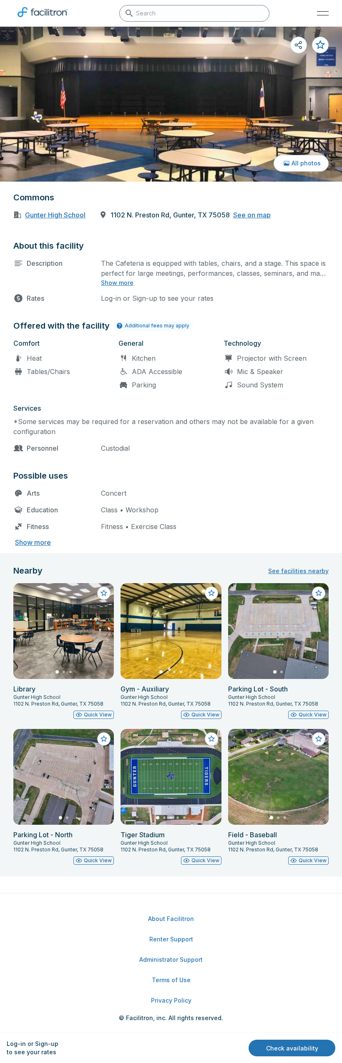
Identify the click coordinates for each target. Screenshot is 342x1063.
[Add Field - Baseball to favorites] (318, 739)
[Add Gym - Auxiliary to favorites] (211, 593)
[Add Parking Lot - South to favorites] (318, 593)
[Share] (298, 45)
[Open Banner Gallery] (171, 104)
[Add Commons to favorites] (320, 45)
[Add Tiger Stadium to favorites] (211, 739)
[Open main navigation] (323, 13)
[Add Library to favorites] (104, 593)
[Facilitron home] (42, 19)
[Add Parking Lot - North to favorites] (104, 739)
